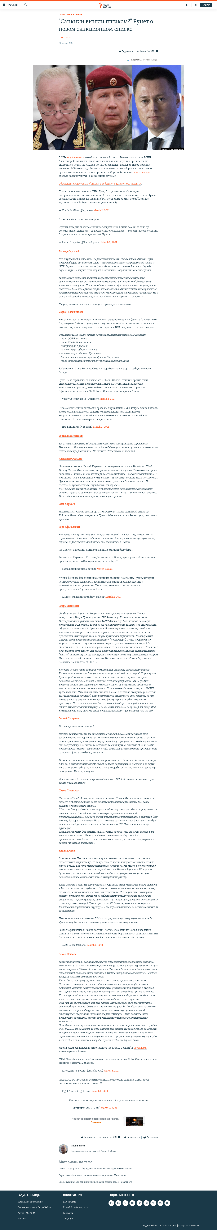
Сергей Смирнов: (69, 718)
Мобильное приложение (31, 1202)
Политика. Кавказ (70, 14)
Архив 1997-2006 (26, 1213)
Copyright (68, 1219)
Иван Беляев (65, 37)
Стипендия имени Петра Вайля (34, 1207)
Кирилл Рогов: (67, 851)
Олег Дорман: (67, 504)
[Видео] (186, 5)
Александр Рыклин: (71, 459)
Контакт (22, 1219)
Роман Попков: (67, 954)
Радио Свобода (141, 172)
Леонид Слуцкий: (69, 251)
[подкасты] (195, 5)
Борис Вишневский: (71, 436)
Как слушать (69, 1202)
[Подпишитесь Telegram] (139, 1203)
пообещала (140, 1048)
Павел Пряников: (69, 790)
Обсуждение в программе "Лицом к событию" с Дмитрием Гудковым (100, 184)
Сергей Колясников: (71, 312)
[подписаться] (167, 1203)
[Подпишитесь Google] (111, 1203)
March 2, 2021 (101, 210)
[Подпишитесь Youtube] (132, 1203)
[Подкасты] (160, 1203)
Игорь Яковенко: (69, 606)
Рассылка (68, 1213)
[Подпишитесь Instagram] (146, 1203)
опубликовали (75, 157)
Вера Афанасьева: (69, 527)
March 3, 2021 (109, 242)
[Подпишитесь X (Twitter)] (125, 1203)
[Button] (126, 51)
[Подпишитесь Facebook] (118, 1203)
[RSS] (153, 1203)
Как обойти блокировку (75, 1207)
